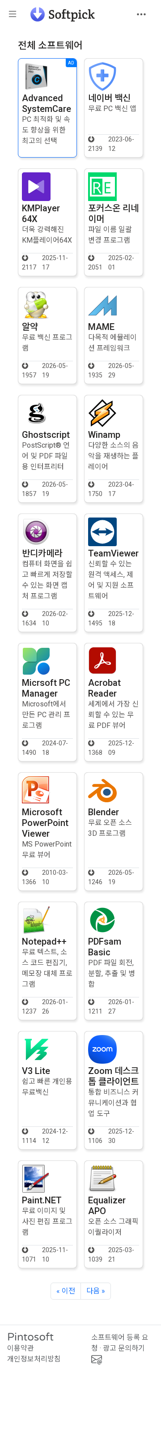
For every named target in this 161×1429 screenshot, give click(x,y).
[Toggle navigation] (141, 14)
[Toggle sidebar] (12, 14)
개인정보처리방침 (34, 1359)
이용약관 (20, 1348)
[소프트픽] (60, 14)
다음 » (95, 1291)
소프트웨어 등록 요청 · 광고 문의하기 (119, 1342)
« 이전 (65, 1291)
